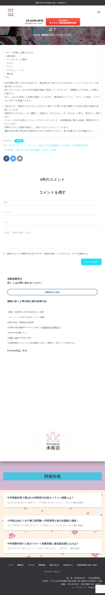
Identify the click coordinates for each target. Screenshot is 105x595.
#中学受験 (65, 145)
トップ (10, 565)
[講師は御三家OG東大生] (11, 12)
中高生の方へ (68, 565)
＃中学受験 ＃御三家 (13, 150)
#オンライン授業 (35, 145)
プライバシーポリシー (52, 571)
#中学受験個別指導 (79, 145)
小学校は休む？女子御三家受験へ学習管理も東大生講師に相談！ (43, 520)
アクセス (31, 565)
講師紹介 (20, 565)
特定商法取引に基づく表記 (87, 565)
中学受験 (19, 141)
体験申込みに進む (52, 292)
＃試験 (53, 150)
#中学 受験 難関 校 (52, 145)
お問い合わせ (54, 565)
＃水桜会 (45, 150)
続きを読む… (79, 502)
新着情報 (42, 565)
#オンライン (22, 145)
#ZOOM (12, 145)
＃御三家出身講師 (32, 150)
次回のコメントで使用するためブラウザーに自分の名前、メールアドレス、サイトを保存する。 (48, 253)
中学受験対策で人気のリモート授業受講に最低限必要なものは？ (43, 543)
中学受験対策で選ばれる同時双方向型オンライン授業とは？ (40, 497)
